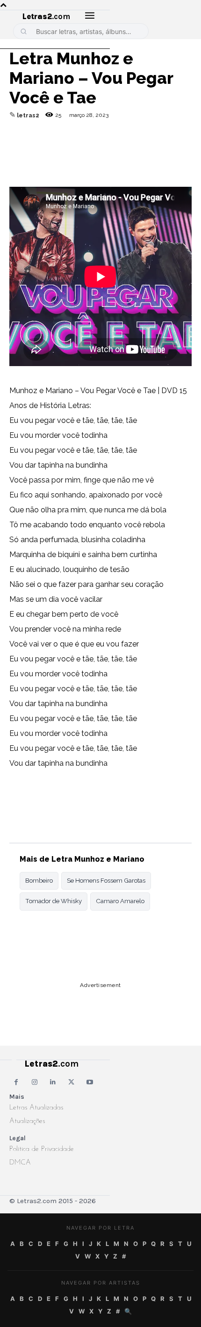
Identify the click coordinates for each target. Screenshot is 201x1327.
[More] (148, 148)
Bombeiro (39, 880)
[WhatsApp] (83, 148)
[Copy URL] (18, 148)
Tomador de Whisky (53, 901)
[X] (104, 148)
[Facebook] (61, 148)
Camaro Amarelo (120, 901)
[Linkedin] (126, 148)
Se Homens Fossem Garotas (106, 880)
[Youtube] (90, 1082)
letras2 (28, 115)
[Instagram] (34, 1082)
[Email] (40, 148)
